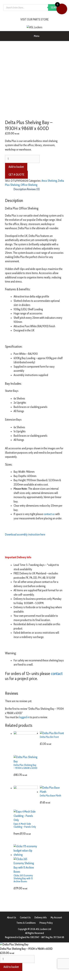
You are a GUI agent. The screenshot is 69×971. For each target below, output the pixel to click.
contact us (49, 514)
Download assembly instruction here (25, 534)
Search (55, 7)
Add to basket (16, 166)
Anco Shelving (49, 180)
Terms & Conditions (26, 922)
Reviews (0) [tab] (33, 189)
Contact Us (25, 917)
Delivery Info (40, 917)
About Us (11, 917)
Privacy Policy (46, 922)
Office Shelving (29, 185)
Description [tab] (20, 189)
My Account (56, 917)
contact (57, 673)
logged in (24, 717)
